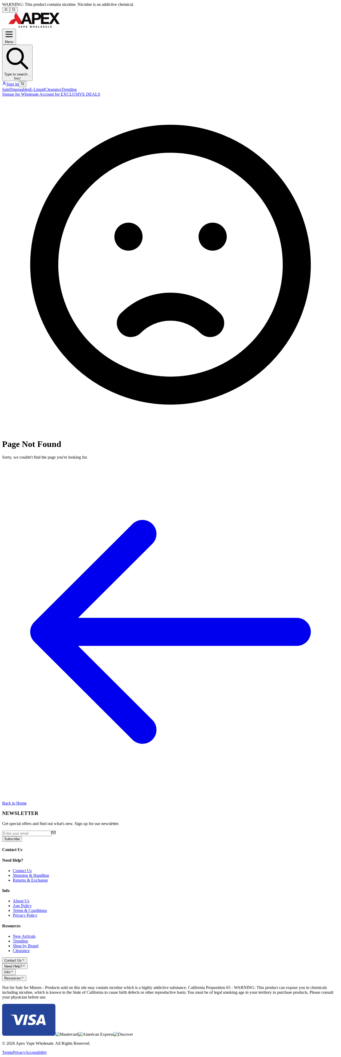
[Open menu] (6, 10)
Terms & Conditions (30, 910)
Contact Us (22, 870)
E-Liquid (37, 89)
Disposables (19, 89)
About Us (21, 901)
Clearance (53, 89)
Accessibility (36, 1052)
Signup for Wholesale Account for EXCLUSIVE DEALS (51, 94)
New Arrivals (24, 936)
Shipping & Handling (31, 875)
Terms (7, 1052)
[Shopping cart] (22, 84)
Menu (9, 42)
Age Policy (22, 905)
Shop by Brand (25, 946)
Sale (5, 89)
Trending (69, 89)
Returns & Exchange (30, 880)
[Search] (14, 10)
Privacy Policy (25, 915)
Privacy (19, 1052)
